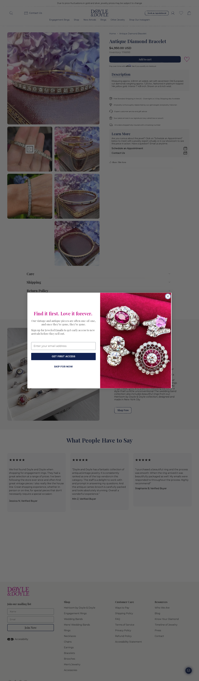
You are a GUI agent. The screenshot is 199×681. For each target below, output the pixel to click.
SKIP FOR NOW (63, 366)
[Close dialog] (167, 296)
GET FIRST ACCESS (63, 356)
